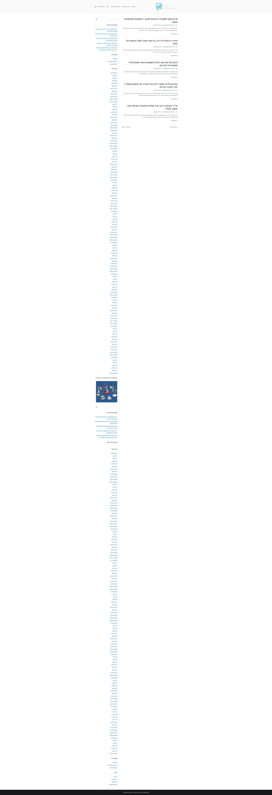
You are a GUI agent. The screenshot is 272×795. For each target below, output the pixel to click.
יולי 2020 (115, 245)
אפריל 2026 (114, 83)
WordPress (146, 792)
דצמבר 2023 (113, 140)
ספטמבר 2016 (113, 355)
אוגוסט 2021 (114, 211)
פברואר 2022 (113, 195)
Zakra (140, 792)
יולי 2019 (115, 276)
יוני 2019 (115, 279)
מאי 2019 (114, 281)
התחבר (115, 776)
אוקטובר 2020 (113, 237)
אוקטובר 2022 (113, 174)
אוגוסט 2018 (114, 297)
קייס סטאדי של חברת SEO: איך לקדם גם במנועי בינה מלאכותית (107, 44)
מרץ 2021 (114, 224)
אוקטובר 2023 (113, 143)
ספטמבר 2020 (113, 240)
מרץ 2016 (114, 370)
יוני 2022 (115, 185)
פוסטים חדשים (126, 127)
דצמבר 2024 (113, 122)
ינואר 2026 (114, 91)
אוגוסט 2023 (114, 148)
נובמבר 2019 (114, 266)
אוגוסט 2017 (114, 326)
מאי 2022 (114, 187)
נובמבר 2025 (113, 96)
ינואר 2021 (114, 229)
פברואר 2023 (113, 164)
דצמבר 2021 (114, 200)
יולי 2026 (115, 75)
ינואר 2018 (114, 313)
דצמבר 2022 (113, 169)
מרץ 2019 (114, 287)
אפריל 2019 (114, 284)
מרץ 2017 (114, 339)
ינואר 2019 (114, 289)
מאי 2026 (114, 80)
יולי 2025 (115, 104)
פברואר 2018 (113, 310)
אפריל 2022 (114, 190)
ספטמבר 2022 (113, 177)
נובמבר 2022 (113, 172)
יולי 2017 (115, 328)
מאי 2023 (114, 156)
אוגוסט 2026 (114, 73)
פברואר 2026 (113, 88)
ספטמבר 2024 (113, 127)
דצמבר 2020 (113, 232)
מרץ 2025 (114, 114)
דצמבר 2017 (114, 315)
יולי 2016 (115, 360)
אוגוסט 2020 (114, 242)
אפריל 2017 (114, 336)
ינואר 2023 (114, 167)
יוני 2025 (115, 107)
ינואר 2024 (114, 138)
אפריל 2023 (114, 159)
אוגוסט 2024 (114, 130)
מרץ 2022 (114, 193)
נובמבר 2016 (114, 349)
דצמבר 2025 (113, 93)
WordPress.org (113, 784)
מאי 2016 (114, 365)
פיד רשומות (114, 779)
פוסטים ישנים (173, 127)
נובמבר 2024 (113, 125)
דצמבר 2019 (114, 263)
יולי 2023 (115, 151)
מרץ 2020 (114, 255)
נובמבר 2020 (113, 234)
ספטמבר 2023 (113, 146)
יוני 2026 (115, 78)
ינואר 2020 (114, 261)
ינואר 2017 (114, 344)
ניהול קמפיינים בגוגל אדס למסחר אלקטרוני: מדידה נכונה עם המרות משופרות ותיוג (106, 48)
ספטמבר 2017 (113, 323)
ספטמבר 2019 (113, 271)
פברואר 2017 (113, 341)
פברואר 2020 (113, 258)
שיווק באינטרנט (125, 6)
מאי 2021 (114, 219)
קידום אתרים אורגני (115, 6)
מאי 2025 (114, 109)
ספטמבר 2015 (113, 373)
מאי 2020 (114, 250)
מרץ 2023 (114, 161)
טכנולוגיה (133, 6)
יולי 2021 (115, 214)
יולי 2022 (115, 182)
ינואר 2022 (114, 198)
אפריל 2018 (114, 305)
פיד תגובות (114, 782)
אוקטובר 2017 (113, 321)
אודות (107, 6)
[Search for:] (106, 19)
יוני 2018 (115, 300)
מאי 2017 (114, 334)
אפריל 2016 (114, 368)
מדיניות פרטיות (100, 6)
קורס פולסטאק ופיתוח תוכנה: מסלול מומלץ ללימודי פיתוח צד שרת (106, 39)
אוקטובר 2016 (113, 352)
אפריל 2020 (114, 253)
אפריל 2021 (114, 221)
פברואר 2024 (113, 135)
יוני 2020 (115, 248)
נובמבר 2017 (114, 318)
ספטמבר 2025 (113, 101)
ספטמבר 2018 (113, 294)
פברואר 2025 (113, 117)
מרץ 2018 (114, 308)
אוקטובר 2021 (113, 206)
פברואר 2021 (113, 227)
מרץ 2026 (114, 86)
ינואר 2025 (114, 120)
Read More (174, 34)
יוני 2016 (115, 362)
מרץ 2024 (114, 133)
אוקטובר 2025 (113, 99)
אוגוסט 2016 (114, 357)
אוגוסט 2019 (114, 274)
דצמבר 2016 (114, 347)
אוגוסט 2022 (114, 180)
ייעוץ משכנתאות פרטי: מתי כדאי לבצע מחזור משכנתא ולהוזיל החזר (106, 30)
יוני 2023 (115, 153)
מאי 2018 (114, 302)
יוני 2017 (115, 331)
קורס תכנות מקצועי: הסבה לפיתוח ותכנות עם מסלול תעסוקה (106, 35)
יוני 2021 (115, 216)
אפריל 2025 (114, 112)
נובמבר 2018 (114, 292)
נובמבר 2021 (114, 203)
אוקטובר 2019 (113, 268)
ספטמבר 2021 (113, 208)
